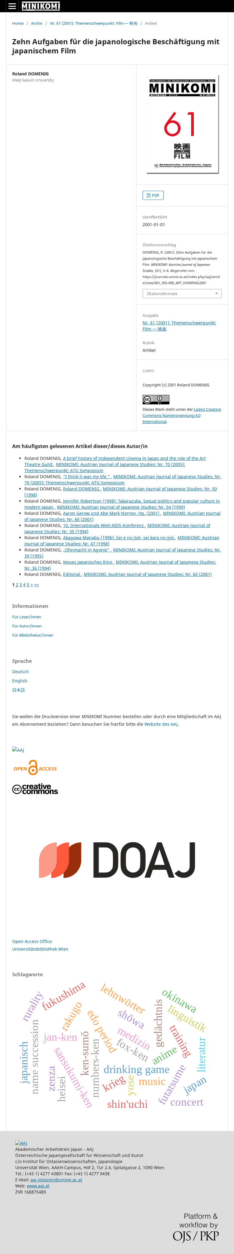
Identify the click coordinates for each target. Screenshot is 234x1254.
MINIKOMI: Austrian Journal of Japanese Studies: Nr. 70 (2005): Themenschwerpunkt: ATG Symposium (122, 480)
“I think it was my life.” (87, 476)
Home (17, 23)
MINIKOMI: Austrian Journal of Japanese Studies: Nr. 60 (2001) (148, 574)
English (19, 681)
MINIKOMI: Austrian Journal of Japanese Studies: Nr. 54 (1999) (121, 507)
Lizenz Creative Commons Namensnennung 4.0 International (182, 415)
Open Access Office (32, 941)
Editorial (72, 574)
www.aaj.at (38, 1186)
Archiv (36, 23)
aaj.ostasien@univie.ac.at (56, 1180)
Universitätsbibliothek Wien (40, 949)
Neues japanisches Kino (88, 562)
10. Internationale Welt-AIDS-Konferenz (104, 525)
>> (36, 584)
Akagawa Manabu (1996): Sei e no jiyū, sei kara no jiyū (119, 537)
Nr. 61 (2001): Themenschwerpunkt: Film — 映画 (93, 23)
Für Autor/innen (27, 626)
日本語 (18, 690)
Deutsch (20, 671)
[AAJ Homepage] (21, 1143)
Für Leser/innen (26, 617)
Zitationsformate (162, 293)
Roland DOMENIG (82, 489)
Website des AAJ (161, 724)
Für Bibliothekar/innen (32, 635)
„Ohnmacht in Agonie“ (87, 550)
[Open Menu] (12, 6)
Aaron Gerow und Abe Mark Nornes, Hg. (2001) (112, 513)
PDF (155, 195)
